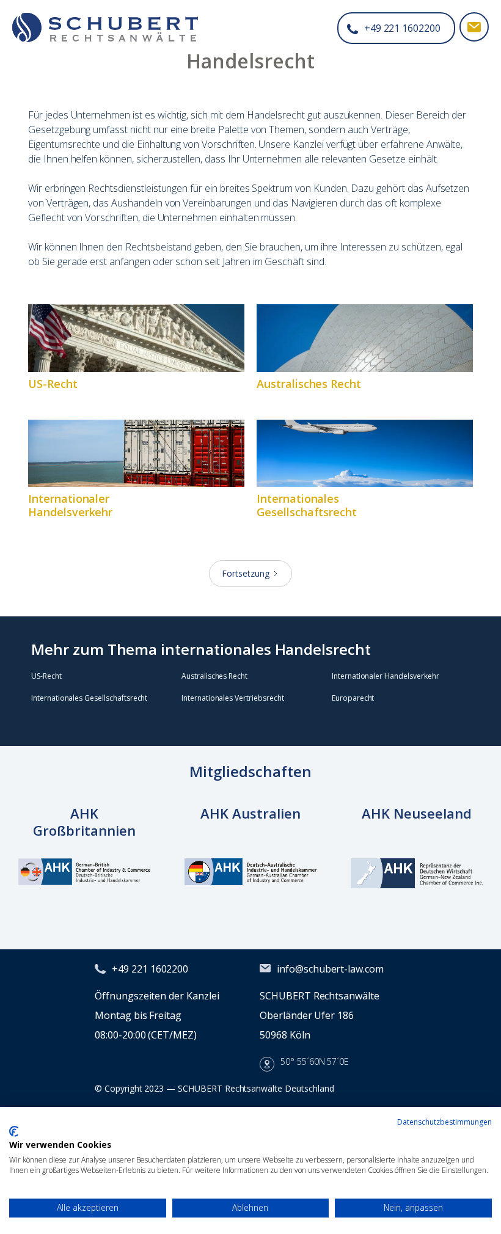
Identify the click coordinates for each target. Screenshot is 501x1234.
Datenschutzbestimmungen (444, 1122)
